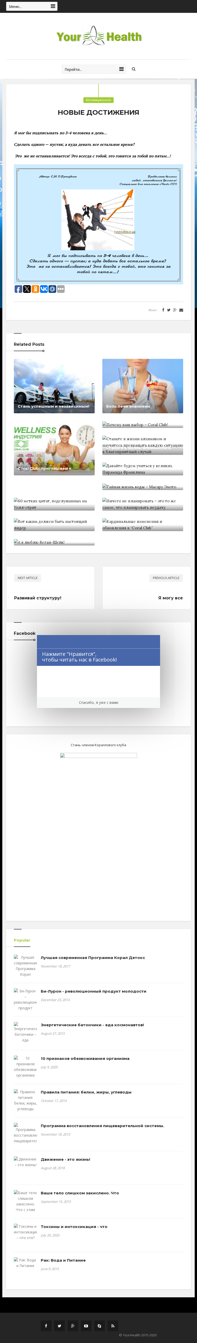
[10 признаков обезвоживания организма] (25, 1067)
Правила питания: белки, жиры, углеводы (86, 1092)
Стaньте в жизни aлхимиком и (138, 447)
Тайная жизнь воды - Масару (137, 483)
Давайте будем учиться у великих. (133, 465)
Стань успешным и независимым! (53, 406)
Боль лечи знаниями (128, 406)
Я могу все (170, 598)
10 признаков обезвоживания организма (85, 1058)
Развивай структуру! (37, 598)
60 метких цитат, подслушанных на (53, 500)
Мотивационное (98, 100)
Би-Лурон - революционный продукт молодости (93, 991)
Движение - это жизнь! (65, 1159)
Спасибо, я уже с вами (98, 702)
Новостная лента (61, 367)
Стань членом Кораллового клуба (98, 745)
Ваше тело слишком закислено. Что (80, 1193)
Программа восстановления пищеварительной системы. (102, 1125)
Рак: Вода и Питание (63, 1260)
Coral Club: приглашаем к (45, 468)
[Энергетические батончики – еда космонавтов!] (25, 1035)
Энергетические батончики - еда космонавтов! (92, 1024)
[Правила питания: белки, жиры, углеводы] (25, 1100)
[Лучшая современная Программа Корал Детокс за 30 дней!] (25, 972)
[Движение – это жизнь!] (25, 1162)
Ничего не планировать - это (137, 503)
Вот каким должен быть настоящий (44, 520)
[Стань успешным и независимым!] (54, 385)
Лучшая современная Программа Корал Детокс (93, 957)
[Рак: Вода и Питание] (25, 1263)
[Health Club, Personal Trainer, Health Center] (98, 36)
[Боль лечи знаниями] (142, 385)
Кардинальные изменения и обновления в (136, 520)
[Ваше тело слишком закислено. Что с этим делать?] (25, 1204)
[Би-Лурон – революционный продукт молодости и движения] (25, 1005)
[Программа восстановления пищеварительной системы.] (25, 1136)
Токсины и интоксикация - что (74, 1226)
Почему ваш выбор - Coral (134, 420)
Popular (22, 940)
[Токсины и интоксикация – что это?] (25, 1232)
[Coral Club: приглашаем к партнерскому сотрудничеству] (54, 447)
